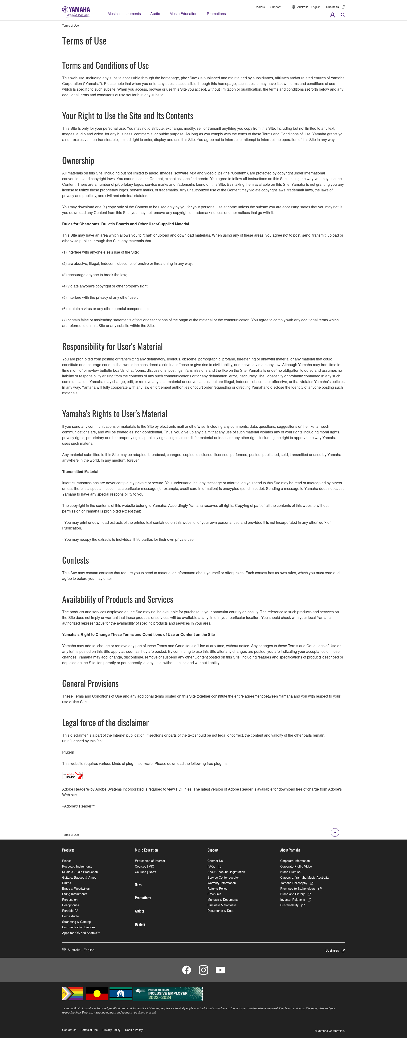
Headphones (70, 905)
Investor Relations (292, 899)
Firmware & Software (222, 905)
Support (275, 7)
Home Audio (70, 916)
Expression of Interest (150, 860)
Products (68, 850)
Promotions (216, 13)
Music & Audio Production (80, 871)
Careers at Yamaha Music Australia (304, 877)
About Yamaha (290, 850)
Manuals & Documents (223, 899)
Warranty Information (222, 882)
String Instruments (74, 894)
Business (332, 7)
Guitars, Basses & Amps (79, 877)
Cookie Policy (134, 1030)
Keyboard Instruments (77, 866)
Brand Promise (290, 871)
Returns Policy (218, 888)
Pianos (67, 860)
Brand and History (292, 894)
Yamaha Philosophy (293, 882)
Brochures (214, 894)
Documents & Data (220, 910)
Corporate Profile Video (296, 866)
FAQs (211, 866)
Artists (139, 911)
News (138, 884)
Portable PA (70, 910)
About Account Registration (226, 871)
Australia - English (309, 7)
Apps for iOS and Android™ (81, 932)
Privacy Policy (111, 1030)
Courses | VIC (144, 866)
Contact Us (215, 860)
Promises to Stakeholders (298, 888)
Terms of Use (89, 1030)
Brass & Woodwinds (76, 888)
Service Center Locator (223, 877)
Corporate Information (295, 860)
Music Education (183, 13)
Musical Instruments (124, 13)
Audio (155, 13)
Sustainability (289, 905)
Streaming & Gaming (76, 921)
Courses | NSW (145, 871)
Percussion (69, 899)
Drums (66, 882)
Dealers (260, 7)
